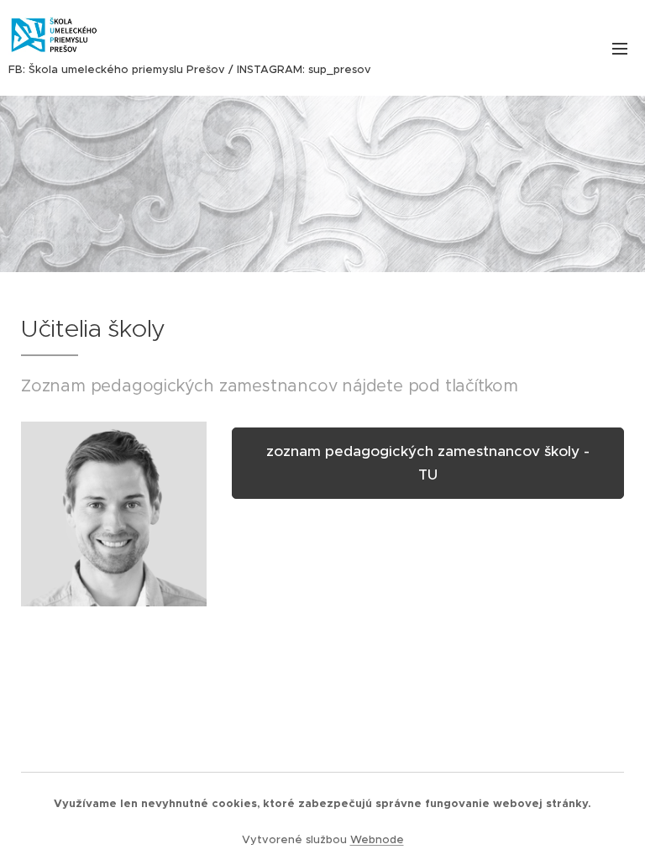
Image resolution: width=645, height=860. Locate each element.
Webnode (377, 839)
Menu (620, 48)
